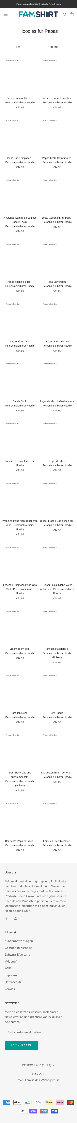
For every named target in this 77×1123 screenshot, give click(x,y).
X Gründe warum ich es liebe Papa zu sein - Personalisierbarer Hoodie (20, 222)
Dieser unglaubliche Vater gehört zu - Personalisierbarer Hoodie (57, 589)
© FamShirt (38, 1074)
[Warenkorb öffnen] (71, 14)
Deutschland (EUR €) (36, 1065)
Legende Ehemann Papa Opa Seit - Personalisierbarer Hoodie (20, 589)
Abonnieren (21, 1045)
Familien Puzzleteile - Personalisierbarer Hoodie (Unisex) (57, 653)
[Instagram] (15, 917)
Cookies (10, 989)
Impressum (12, 975)
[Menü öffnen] (6, 14)
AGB (8, 968)
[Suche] (65, 14)
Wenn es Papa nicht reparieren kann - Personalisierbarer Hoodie (20, 525)
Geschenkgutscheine (18, 948)
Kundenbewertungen (19, 941)
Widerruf (11, 962)
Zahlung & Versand (17, 955)
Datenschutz (13, 982)
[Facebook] (6, 917)
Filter (17, 46)
